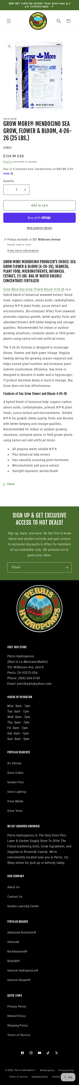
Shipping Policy (17, 1025)
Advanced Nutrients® (21, 932)
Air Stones (14, 763)
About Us (13, 887)
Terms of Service (18, 1035)
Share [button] (11, 484)
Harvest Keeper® (18, 980)
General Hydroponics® (22, 970)
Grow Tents (15, 811)
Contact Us (14, 896)
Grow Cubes (15, 773)
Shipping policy (40, 1076)
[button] (9, 21)
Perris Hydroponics (25, 1070)
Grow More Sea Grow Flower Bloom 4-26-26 (34, 289)
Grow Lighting (16, 792)
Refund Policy (16, 1016)
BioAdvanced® (17, 951)
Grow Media (15, 801)
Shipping (7, 161)
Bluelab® (13, 961)
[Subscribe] (66, 567)
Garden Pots (15, 782)
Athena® (13, 942)
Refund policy (47, 1070)
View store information (23, 250)
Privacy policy (66, 1070)
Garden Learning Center (23, 906)
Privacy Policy (16, 1006)
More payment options (39, 228)
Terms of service (18, 1076)
